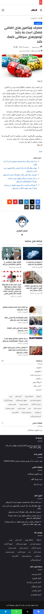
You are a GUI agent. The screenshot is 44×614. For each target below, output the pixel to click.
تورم (11, 396)
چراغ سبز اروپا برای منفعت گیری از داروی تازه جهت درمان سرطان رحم (33, 288)
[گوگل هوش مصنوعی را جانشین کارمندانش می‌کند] (11, 253)
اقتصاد (38, 368)
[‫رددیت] (9, 201)
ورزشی (38, 389)
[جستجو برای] (41, 11)
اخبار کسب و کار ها (34, 582)
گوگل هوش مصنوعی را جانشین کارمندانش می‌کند (12, 263)
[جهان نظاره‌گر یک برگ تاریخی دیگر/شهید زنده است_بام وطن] (35, 320)
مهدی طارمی (21, 408)
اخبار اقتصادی (36, 595)
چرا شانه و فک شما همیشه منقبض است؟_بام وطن (15, 308)
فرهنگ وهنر (37, 382)
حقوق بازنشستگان (21, 400)
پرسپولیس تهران (26, 412)
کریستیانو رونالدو (36, 416)
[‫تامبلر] (21, 201)
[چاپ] (26, 207)
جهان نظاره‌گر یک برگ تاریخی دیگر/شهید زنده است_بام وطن (16, 319)
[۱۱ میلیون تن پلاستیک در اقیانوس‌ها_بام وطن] (32, 253)
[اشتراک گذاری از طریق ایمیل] (32, 207)
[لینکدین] (26, 201)
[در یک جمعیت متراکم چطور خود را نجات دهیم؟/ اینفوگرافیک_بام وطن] (35, 338)
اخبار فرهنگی (36, 586)
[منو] (3, 11)
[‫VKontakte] (37, 207)
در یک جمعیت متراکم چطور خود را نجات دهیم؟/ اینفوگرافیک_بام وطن (15, 340)
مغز (29, 408)
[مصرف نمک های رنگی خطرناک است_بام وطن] (35, 331)
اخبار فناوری (36, 578)
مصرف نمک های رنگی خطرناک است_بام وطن (20, 175)
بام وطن (17, 605)
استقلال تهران (29, 396)
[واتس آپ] (16, 611)
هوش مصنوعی (10, 408)
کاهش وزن (15, 412)
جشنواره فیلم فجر (35, 400)
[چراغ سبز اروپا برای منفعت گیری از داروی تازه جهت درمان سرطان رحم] (32, 277)
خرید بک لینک (38, 484)
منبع (40, 151)
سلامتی (38, 379)
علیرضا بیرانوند (23, 404)
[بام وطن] (34, 10)
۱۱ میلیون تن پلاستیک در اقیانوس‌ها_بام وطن (34, 263)
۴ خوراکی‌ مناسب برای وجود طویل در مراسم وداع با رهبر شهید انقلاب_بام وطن (15, 350)
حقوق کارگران (8, 400)
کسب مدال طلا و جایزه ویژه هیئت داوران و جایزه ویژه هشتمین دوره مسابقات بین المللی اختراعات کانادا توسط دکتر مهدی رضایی (11, 289)
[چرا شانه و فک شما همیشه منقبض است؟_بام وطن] (35, 310)
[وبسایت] (22, 234)
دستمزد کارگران (36, 404)
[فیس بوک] (37, 201)
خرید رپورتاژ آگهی (36, 479)
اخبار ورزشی (36, 574)
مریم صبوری (35, 47)
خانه (39, 18)
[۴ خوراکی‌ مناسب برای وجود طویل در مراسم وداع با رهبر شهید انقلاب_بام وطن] (35, 350)
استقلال (38, 396)
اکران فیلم (18, 396)
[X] (32, 201)
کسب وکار (37, 386)
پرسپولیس (38, 412)
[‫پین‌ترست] (15, 201)
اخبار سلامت (36, 591)
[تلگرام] (5, 611)
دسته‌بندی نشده (35, 375)
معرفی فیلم (37, 408)
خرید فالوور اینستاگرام (35, 430)
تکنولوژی (33, 18)
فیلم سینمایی (12, 404)
